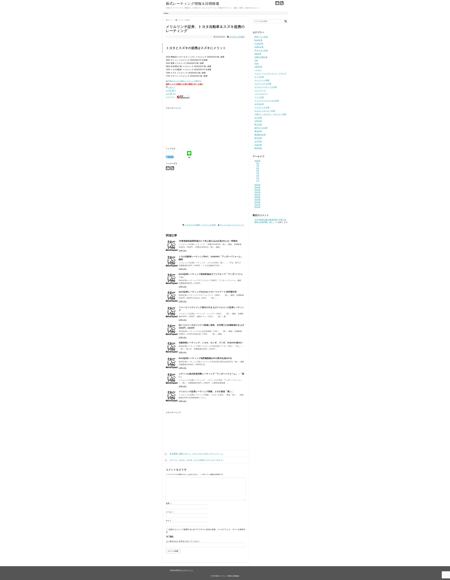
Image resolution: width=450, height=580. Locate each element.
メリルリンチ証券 (236, 37)
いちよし (258, 70)
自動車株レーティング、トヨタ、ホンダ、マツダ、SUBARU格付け (211, 342)
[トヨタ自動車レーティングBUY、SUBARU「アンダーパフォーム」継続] (172, 261)
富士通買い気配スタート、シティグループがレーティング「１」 (197, 454)
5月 (257, 171)
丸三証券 (258, 118)
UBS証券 (258, 67)
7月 (257, 166)
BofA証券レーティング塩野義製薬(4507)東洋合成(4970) (205, 358)
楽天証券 (258, 138)
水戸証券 (258, 141)
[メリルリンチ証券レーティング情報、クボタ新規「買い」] (172, 396)
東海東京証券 (260, 135)
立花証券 (258, 145)
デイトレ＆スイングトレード (232, 225)
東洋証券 (258, 131)
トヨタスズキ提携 (192, 225)
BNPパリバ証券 (261, 37)
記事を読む (183, 251)
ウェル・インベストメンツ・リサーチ (270, 74)
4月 (257, 173)
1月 (257, 181)
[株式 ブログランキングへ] (183, 98)
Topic (256, 64)
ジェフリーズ (260, 90)
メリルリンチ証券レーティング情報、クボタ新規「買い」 (206, 391)
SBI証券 (257, 54)
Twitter (166, 13)
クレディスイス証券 (262, 84)
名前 (169, 503)
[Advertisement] (185, 126)
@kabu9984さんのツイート (181, 570)
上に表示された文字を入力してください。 (183, 541)
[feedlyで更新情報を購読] (277, 3)
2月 (257, 178)
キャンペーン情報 (261, 80)
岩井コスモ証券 (261, 128)
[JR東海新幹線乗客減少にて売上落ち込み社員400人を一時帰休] (172, 246)
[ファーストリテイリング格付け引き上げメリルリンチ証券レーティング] (172, 312)
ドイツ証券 (259, 97)
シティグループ (261, 94)
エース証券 (259, 77)
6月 (257, 168)
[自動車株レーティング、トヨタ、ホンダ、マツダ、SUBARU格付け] (172, 347)
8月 (257, 163)
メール (170, 512)
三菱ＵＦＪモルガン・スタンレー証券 (270, 114)
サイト (168, 521)
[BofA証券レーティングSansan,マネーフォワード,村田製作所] (172, 296)
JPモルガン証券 (261, 50)
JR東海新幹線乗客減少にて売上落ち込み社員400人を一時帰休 (208, 241)
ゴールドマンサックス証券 (265, 87)
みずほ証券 (259, 104)
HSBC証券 (259, 47)
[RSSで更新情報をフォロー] (282, 3)
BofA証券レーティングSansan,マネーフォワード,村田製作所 (208, 292)
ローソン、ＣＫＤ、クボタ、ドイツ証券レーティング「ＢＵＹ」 (197, 460)
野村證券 (258, 148)
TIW (256, 61)
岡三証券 (258, 124)
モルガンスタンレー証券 (264, 111)
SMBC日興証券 (260, 57)
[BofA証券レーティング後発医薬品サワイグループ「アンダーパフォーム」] (172, 279)
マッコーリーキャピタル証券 (266, 101)
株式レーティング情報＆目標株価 (192, 4)
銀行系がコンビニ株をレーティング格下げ (183, 81)
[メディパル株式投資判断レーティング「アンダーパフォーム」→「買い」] (172, 378)
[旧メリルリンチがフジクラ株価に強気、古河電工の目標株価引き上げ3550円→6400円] (172, 330)
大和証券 (258, 121)
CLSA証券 (258, 44)
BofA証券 (258, 40)
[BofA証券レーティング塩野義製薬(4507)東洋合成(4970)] (172, 363)
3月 (257, 176)
